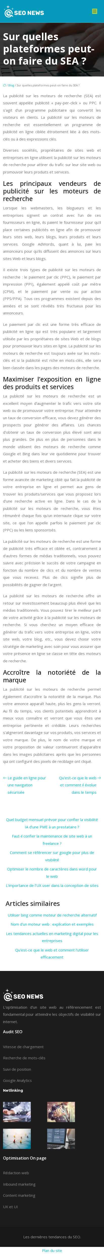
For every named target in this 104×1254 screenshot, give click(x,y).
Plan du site (52, 1250)
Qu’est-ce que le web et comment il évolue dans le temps (77, 785)
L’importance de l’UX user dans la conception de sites (52, 885)
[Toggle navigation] (94, 11)
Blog (11, 85)
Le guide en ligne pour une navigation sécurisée (27, 785)
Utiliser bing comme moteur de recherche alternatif (52, 915)
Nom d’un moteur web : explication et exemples (52, 924)
